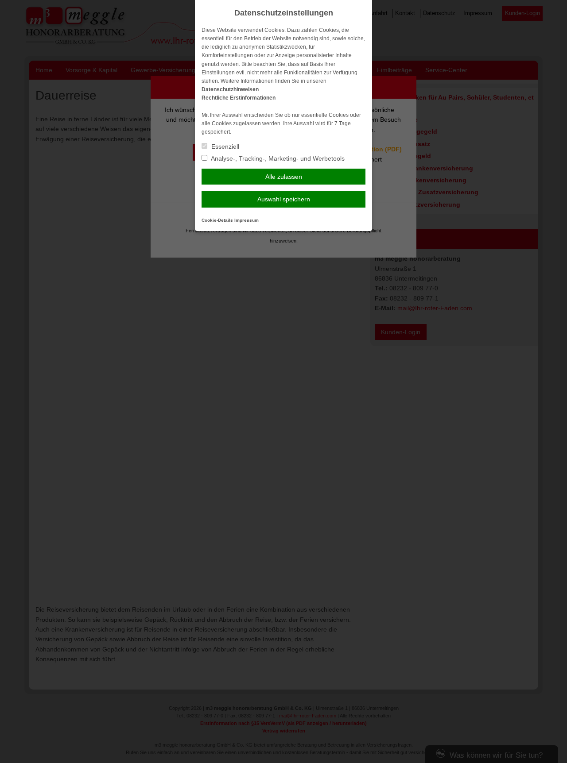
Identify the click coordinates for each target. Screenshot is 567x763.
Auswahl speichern (283, 199)
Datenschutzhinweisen (230, 89)
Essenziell (224, 146)
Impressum (246, 220)
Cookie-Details (217, 220)
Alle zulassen (283, 176)
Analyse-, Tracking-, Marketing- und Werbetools (277, 158)
